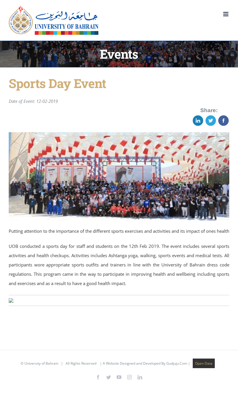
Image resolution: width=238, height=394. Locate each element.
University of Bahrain (41, 363)
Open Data (203, 363)
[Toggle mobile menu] (226, 14)
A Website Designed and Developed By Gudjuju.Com (145, 363)
